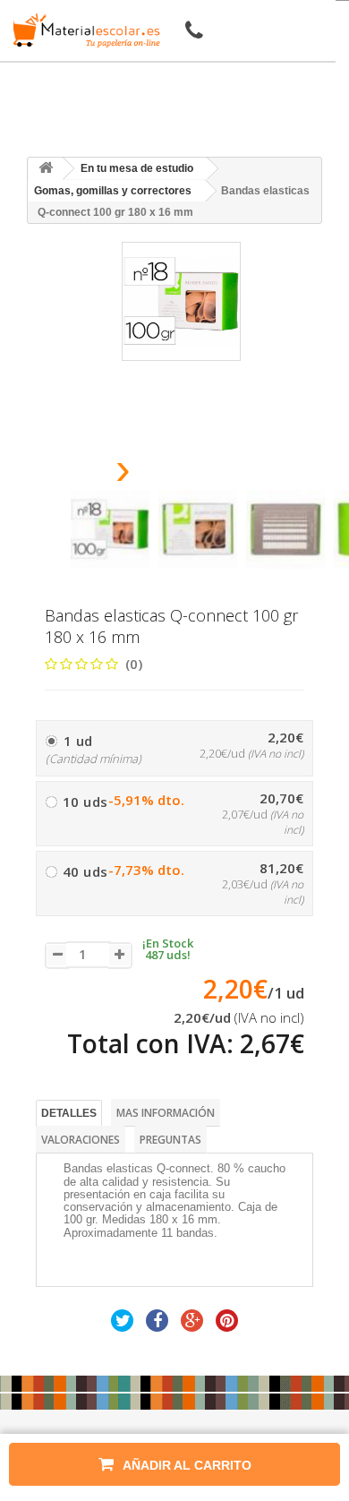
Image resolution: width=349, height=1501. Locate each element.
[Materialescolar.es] (83, 30)
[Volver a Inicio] (46, 169)
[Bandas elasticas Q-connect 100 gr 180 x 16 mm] (110, 529)
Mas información (165, 1112)
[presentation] (77, 474)
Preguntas (170, 1139)
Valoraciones (80, 1139)
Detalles (69, 1113)
